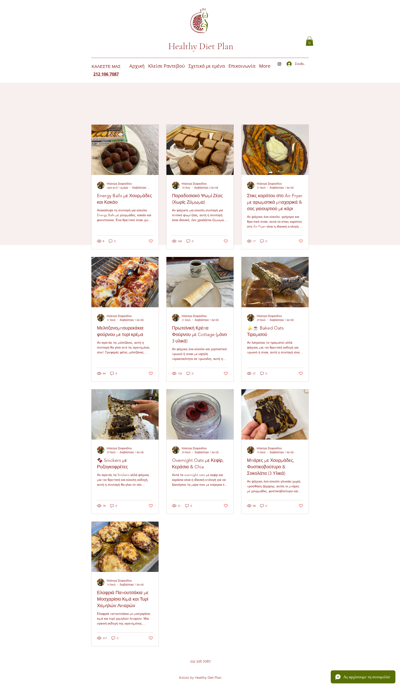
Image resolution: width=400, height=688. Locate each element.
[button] (309, 41)
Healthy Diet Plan (200, 46)
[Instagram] (279, 64)
